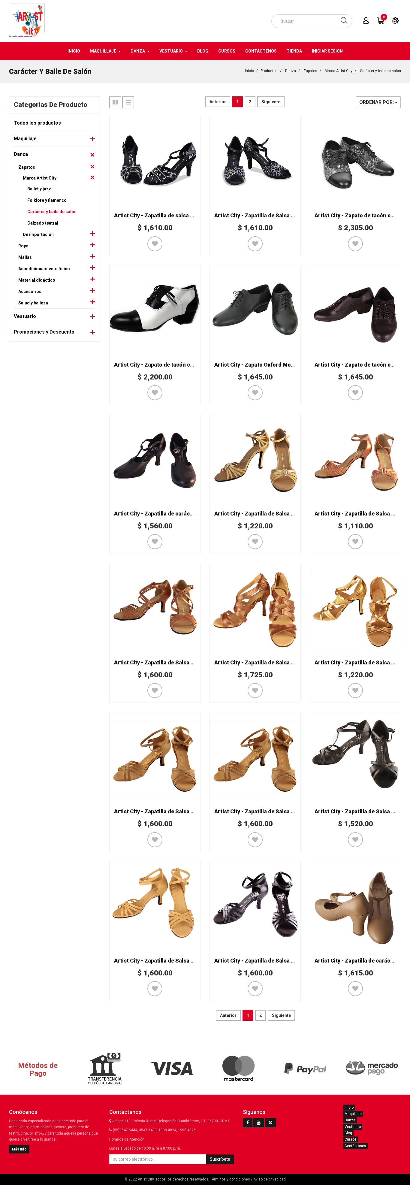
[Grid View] (115, 102)
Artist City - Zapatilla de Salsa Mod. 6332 (165, 662)
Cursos (351, 1139)
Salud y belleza (33, 303)
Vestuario (25, 316)
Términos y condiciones (230, 1179)
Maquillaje (25, 138)
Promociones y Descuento (44, 332)
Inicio (249, 71)
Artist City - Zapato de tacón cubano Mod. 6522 (173, 364)
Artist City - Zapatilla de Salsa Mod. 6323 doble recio (180, 811)
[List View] (128, 102)
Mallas (25, 257)
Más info (19, 1149)
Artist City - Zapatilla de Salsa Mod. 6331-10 (269, 662)
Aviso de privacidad (269, 1179)
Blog (348, 1133)
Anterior (218, 101)
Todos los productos (37, 123)
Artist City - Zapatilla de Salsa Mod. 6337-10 (269, 513)
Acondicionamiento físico (44, 268)
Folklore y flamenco (47, 200)
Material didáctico (36, 280)
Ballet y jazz (39, 188)
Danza (290, 71)
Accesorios (29, 291)
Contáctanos (355, 1146)
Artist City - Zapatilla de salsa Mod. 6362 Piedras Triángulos (190, 215)
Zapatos (310, 71)
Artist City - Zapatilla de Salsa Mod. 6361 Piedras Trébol (285, 215)
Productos (269, 71)
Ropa (23, 245)
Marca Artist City (338, 71)
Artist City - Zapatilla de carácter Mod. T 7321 (171, 513)
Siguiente (270, 101)
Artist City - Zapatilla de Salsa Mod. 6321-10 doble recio (184, 960)
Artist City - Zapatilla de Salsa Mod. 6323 (265, 811)
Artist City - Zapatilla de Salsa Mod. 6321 (265, 960)
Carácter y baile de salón (380, 71)
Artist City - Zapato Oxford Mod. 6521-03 (265, 364)
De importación (38, 234)
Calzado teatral (42, 223)
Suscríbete (220, 1159)
